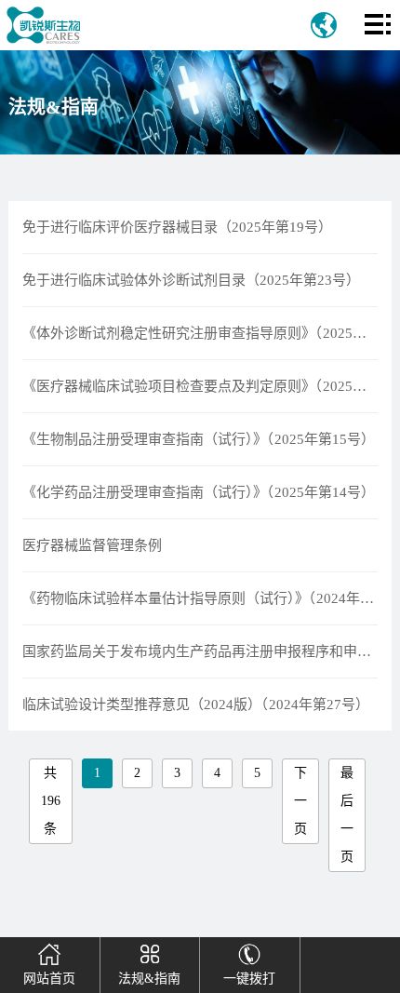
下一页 (300, 801)
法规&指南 (149, 979)
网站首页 (49, 979)
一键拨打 (249, 979)
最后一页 (346, 815)
